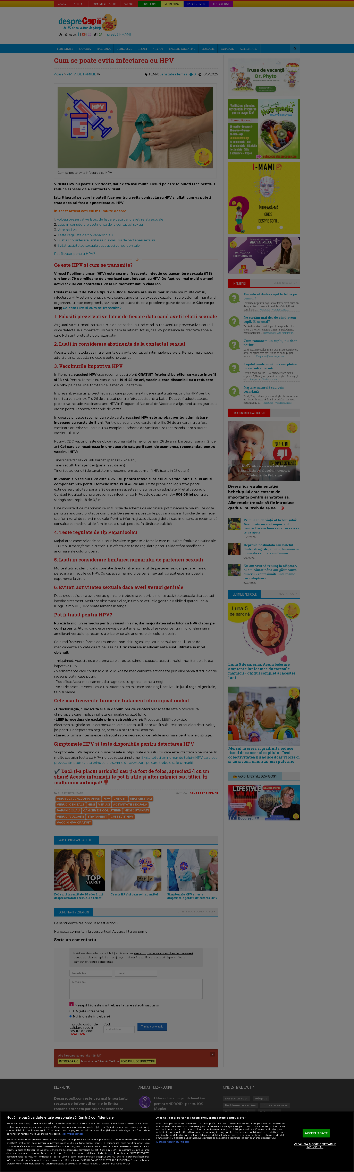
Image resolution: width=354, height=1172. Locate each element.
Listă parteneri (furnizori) (172, 1141)
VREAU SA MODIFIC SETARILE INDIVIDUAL (315, 1145)
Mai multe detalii (72, 1133)
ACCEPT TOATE (316, 1133)
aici (110, 1153)
